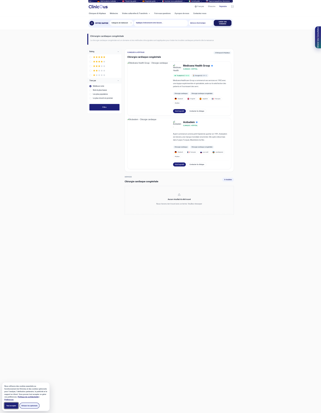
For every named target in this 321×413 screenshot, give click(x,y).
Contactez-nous (199, 13)
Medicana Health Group (196, 66)
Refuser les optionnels (29, 405)
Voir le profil (179, 111)
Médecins (114, 13)
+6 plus (177, 103)
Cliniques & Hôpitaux (97, 13)
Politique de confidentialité (28, 397)
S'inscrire (211, 6)
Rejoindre (223, 6)
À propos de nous (182, 13)
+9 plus (177, 156)
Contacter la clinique (196, 111)
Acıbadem (189, 122)
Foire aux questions (162, 13)
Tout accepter (11, 405)
